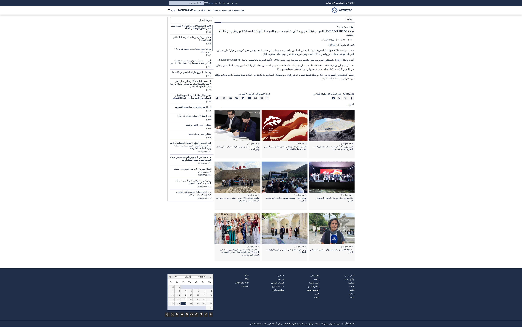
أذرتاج (332, 44)
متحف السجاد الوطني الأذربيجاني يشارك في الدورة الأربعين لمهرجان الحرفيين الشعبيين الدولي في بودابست (239, 252)
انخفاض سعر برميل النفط (200, 134)
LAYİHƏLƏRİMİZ (185, 10)
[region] (191, 112)
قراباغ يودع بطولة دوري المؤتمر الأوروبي (193, 107)
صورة (316, 297)
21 (185, 299)
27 (191, 303)
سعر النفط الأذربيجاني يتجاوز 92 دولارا (194, 116)
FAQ (246, 275)
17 (211, 299)
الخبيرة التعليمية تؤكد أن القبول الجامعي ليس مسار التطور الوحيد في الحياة (191, 27)
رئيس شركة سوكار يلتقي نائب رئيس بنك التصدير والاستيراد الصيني (193, 181)
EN (228, 3)
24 (211, 303)
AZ (236, 3)
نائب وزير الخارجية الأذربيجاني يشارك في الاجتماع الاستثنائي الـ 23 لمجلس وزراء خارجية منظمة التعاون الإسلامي (190, 84)
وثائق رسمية (227, 10)
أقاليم (351, 290)
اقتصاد (209, 10)
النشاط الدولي (277, 283)
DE (224, 3)
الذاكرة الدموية (312, 286)
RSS (246, 279)
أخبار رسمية (239, 10)
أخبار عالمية (314, 283)
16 (172, 295)
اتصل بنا (280, 275)
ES (216, 3)
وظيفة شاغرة (278, 290)
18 (204, 299)
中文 (206, 3)
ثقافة (203, 10)
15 (179, 295)
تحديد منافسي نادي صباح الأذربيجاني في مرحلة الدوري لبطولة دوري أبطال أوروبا (190, 158)
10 (211, 295)
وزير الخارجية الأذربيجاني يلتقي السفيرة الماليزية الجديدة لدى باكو (193, 193)
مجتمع (197, 10)
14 (185, 295)
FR (220, 3)
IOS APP (244, 286)
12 (198, 295)
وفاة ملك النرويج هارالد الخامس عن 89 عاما (191, 72)
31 (211, 307)
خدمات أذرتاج (278, 286)
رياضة (316, 279)
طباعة (331, 40)
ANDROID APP (241, 283)
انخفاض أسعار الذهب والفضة (198, 125)
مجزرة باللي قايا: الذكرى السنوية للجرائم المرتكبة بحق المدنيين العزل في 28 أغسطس (191, 96)
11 (204, 295)
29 (179, 303)
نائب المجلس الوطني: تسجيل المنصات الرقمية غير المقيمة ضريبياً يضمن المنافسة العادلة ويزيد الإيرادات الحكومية (190, 145)
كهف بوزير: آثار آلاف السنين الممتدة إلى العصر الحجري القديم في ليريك (332, 148)
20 (191, 299)
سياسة (218, 10)
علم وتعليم (314, 275)
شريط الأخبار (205, 20)
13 (191, 295)
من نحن (280, 279)
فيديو (173, 10)
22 (179, 299)
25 (204, 303)
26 (198, 303)
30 (172, 303)
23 (172, 299)
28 (185, 303)
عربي (210, 3)
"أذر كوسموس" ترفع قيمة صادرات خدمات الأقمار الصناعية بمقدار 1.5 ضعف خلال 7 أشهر (190, 61)
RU (232, 3)
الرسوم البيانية (313, 290)
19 (198, 299)
